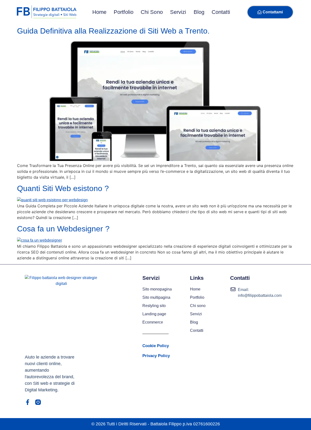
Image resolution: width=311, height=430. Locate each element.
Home (99, 12)
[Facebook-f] (27, 402)
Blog (199, 12)
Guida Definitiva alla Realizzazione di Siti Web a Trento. (113, 30)
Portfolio (123, 12)
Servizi (178, 12)
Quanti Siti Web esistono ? (63, 188)
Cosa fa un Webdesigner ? (63, 228)
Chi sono (152, 12)
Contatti (221, 12)
